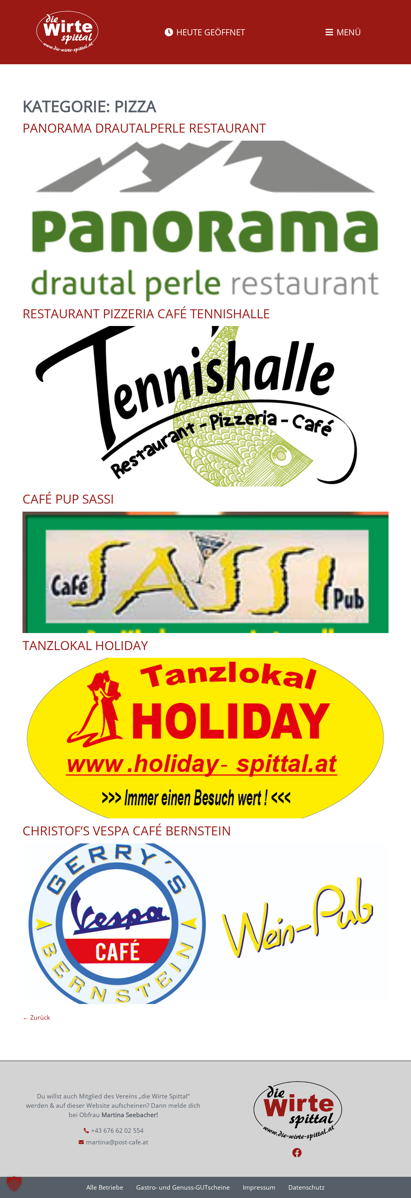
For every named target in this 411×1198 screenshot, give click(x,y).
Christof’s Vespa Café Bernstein (126, 830)
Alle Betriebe (104, 1187)
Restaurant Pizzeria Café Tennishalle (146, 313)
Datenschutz (306, 1187)
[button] (14, 1184)
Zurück (36, 1017)
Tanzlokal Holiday (85, 645)
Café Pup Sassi (68, 498)
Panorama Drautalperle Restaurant (144, 127)
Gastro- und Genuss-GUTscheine (183, 1187)
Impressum (259, 1187)
